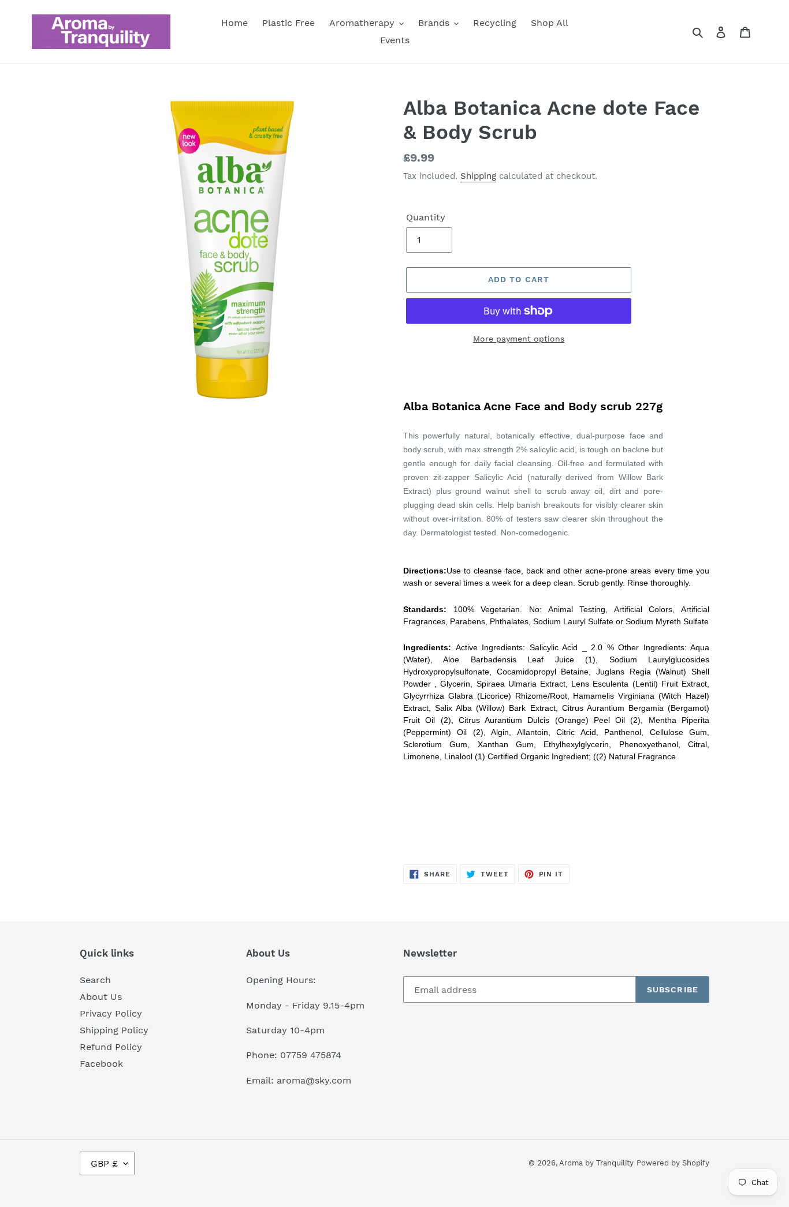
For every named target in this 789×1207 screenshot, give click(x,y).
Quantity (425, 217)
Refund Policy (111, 1046)
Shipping (478, 176)
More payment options (518, 338)
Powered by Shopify (673, 1163)
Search (95, 979)
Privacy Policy (111, 1013)
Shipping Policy (114, 1030)
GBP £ (104, 1163)
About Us (101, 996)
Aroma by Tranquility (596, 1163)
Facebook (101, 1063)
